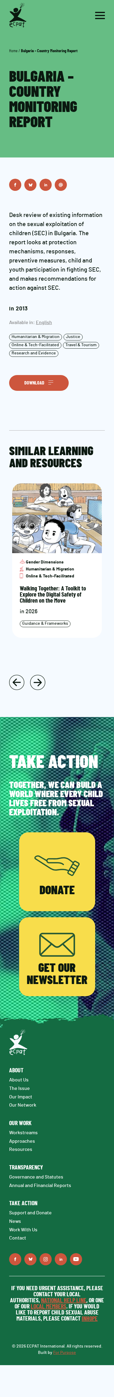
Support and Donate (30, 1212)
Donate (57, 891)
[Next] (37, 682)
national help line (63, 1300)
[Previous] (16, 682)
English (44, 322)
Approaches (22, 1141)
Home (13, 51)
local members (48, 1307)
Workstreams (23, 1132)
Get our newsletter (57, 974)
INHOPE (90, 1319)
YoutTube (76, 1259)
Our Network (22, 1105)
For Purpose (64, 1353)
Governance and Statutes (36, 1177)
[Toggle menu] (100, 15)
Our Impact (20, 1096)
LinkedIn (46, 185)
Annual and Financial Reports (40, 1185)
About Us (19, 1079)
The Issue (19, 1088)
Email (61, 185)
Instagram (46, 1259)
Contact (17, 1238)
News (15, 1221)
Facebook (15, 185)
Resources (20, 1149)
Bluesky (30, 185)
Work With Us (23, 1229)
